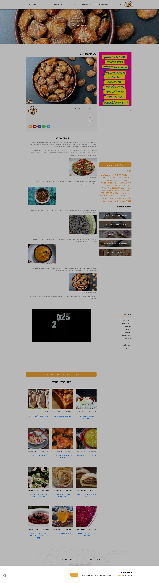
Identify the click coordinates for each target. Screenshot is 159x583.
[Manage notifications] (4, 575)
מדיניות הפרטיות (117, 575)
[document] (79, 291)
